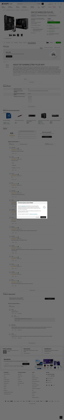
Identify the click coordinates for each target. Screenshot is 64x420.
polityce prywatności (33, 214)
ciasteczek (24, 205)
